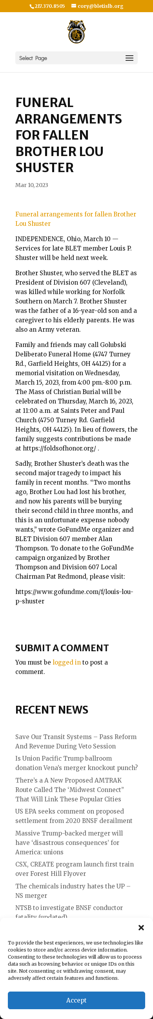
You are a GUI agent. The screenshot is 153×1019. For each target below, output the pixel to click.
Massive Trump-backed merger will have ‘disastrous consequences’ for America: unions (69, 843)
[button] (141, 928)
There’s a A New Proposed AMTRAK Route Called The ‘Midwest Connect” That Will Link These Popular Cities (69, 790)
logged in (67, 662)
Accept (76, 1000)
